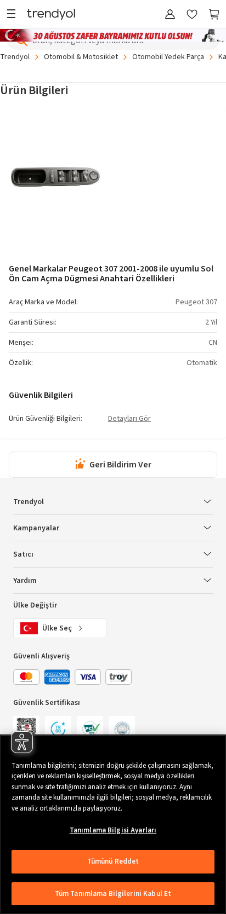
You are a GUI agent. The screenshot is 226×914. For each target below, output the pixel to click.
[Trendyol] (51, 15)
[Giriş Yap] (170, 15)
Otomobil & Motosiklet (81, 57)
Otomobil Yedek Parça (168, 57)
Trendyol (15, 57)
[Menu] (14, 15)
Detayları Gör (129, 419)
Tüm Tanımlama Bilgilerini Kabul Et (113, 894)
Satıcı (23, 554)
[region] (113, 824)
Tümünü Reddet (113, 861)
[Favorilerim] (192, 15)
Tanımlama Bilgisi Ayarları (113, 830)
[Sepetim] (213, 15)
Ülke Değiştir (35, 605)
